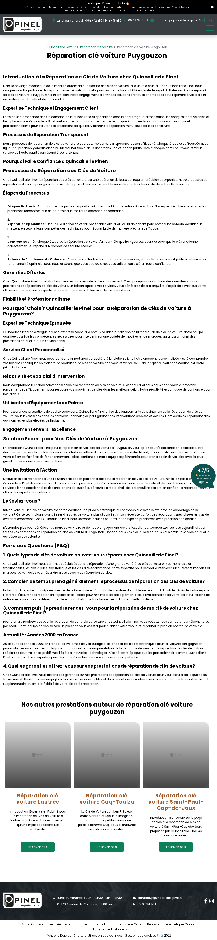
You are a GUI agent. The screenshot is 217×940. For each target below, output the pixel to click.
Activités (28, 924)
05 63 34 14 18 (147, 904)
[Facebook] (204, 20)
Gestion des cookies (140, 935)
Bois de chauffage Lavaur (95, 924)
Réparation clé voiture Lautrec (37, 799)
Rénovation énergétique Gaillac (171, 924)
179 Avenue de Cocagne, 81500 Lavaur (89, 904)
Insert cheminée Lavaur (55, 924)
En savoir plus (38, 847)
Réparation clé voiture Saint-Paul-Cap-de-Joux (176, 802)
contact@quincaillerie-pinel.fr (178, 20)
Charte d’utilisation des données (98, 935)
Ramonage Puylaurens (110, 929)
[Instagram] (210, 20)
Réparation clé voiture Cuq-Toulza (106, 799)
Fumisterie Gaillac (130, 924)
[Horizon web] (160, 935)
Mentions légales (58, 935)
